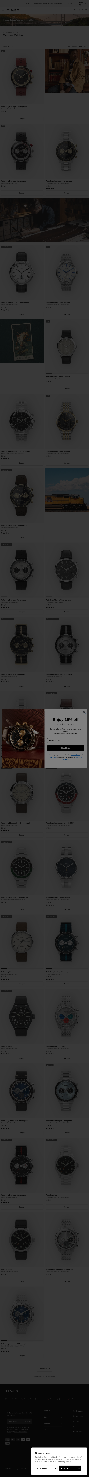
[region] (59, 1461)
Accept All (65, 1468)
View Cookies (42, 1468)
